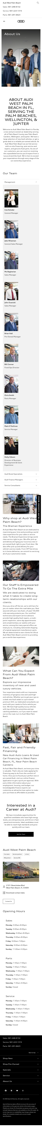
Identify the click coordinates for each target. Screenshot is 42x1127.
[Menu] (4, 21)
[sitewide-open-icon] (38, 3)
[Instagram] (23, 1090)
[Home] (21, 21)
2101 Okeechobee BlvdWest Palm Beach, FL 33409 (17, 886)
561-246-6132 (14, 7)
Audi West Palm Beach (12, 3)
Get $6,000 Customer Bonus (39, 509)
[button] (21, 1058)
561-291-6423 (14, 15)
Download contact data (15, 893)
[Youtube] (17, 1090)
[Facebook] (6, 1090)
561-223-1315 (15, 11)
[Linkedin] (11, 1090)
